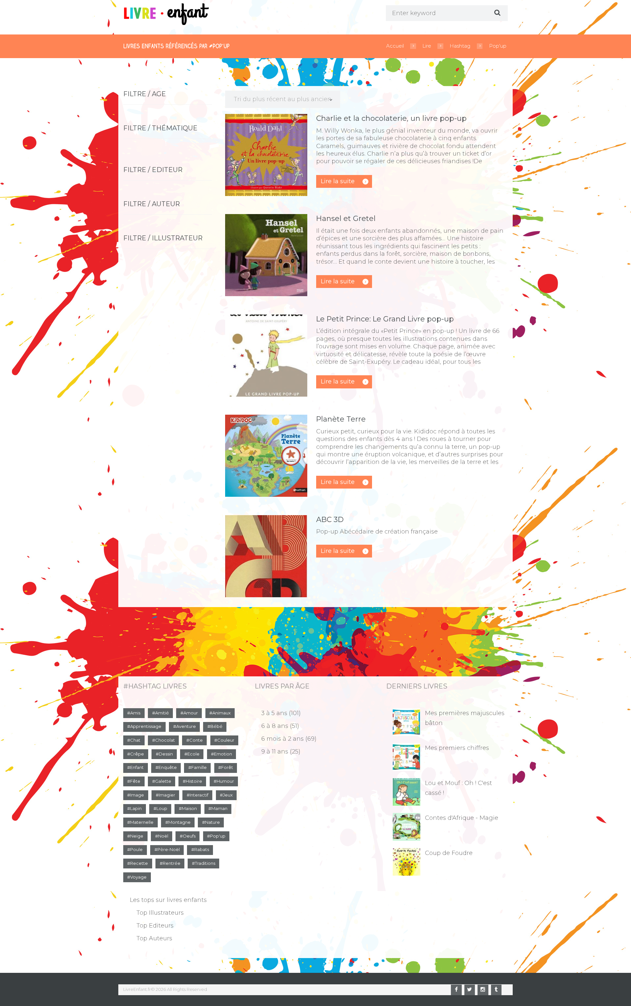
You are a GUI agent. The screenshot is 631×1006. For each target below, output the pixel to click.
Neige (136, 836)
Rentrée (171, 863)
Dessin (166, 753)
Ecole (193, 753)
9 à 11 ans (274, 751)
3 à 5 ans (274, 713)
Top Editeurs (155, 925)
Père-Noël (168, 849)
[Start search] (496, 13)
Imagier (167, 795)
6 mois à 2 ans (282, 738)
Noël (163, 836)
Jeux (228, 795)
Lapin (136, 808)
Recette (139, 863)
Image (137, 795)
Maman (219, 808)
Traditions (205, 863)
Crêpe (137, 753)
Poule (136, 849)
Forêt (227, 767)
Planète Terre (341, 419)
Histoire (194, 781)
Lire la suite (338, 181)
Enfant (137, 767)
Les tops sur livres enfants (168, 900)
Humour (225, 781)
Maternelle (141, 822)
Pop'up (497, 46)
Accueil (395, 46)
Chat (135, 740)
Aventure (186, 726)
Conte (196, 740)
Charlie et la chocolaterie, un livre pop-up (391, 118)
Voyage (138, 877)
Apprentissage (145, 726)
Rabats (201, 849)
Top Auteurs (154, 938)
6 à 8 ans (274, 726)
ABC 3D (330, 519)
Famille (199, 767)
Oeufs (189, 836)
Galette (163, 781)
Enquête (167, 767)
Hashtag (460, 46)
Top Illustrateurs (160, 912)
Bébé (216, 726)
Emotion (223, 753)
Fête (135, 781)
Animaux (221, 712)
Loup (161, 808)
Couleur (225, 740)
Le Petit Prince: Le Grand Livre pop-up (385, 319)
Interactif (199, 795)
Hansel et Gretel (346, 218)
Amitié (162, 712)
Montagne (179, 822)
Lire (426, 46)
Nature (212, 822)
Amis (135, 712)
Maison (189, 808)
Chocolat (165, 740)
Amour (190, 712)
